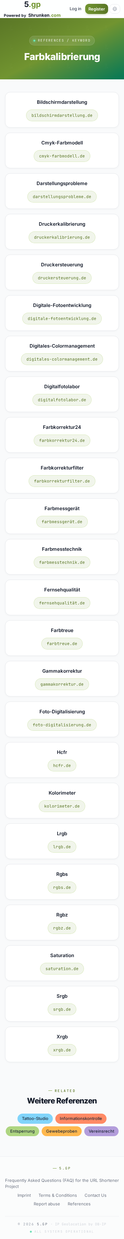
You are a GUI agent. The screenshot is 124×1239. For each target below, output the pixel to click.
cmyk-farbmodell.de (62, 156)
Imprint (24, 1195)
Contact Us (96, 1195)
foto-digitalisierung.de (62, 725)
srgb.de (62, 1009)
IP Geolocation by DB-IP (80, 1224)
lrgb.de (62, 846)
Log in (75, 8)
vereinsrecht (101, 1131)
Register (96, 8)
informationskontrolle (81, 1118)
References (79, 1203)
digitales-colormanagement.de (62, 359)
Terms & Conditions (57, 1195)
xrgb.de (62, 1050)
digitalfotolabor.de (62, 400)
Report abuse (47, 1203)
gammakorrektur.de (62, 684)
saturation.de (62, 968)
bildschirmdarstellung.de (62, 115)
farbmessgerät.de (62, 521)
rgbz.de (62, 928)
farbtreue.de (62, 643)
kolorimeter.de (62, 806)
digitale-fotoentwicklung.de (62, 318)
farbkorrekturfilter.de (62, 481)
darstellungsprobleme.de (62, 196)
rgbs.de (62, 887)
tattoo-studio (35, 1118)
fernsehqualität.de (62, 603)
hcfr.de (62, 765)
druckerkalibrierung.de (62, 237)
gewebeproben (61, 1131)
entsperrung (22, 1131)
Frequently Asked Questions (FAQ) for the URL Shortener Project (62, 1183)
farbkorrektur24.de (62, 440)
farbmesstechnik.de (62, 562)
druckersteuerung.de (62, 278)
